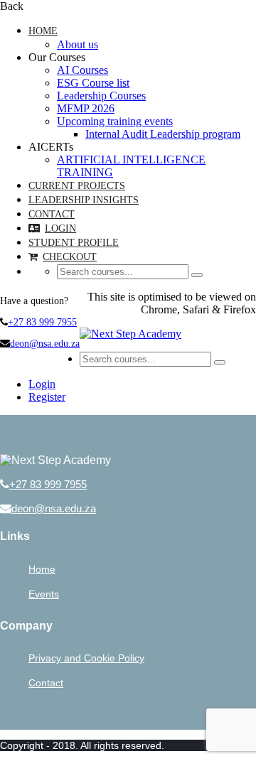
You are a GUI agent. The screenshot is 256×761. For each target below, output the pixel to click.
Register (46, 397)
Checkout (70, 257)
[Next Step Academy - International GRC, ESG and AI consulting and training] (130, 334)
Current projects (76, 185)
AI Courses (82, 70)
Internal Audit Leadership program (162, 134)
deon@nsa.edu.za (45, 343)
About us (77, 44)
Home (43, 31)
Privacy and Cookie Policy (86, 658)
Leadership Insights (83, 200)
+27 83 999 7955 (42, 322)
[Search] (197, 275)
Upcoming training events (115, 121)
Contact (51, 214)
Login (60, 228)
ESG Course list (93, 83)
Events (43, 594)
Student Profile (73, 242)
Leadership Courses (101, 96)
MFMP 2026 (85, 108)
